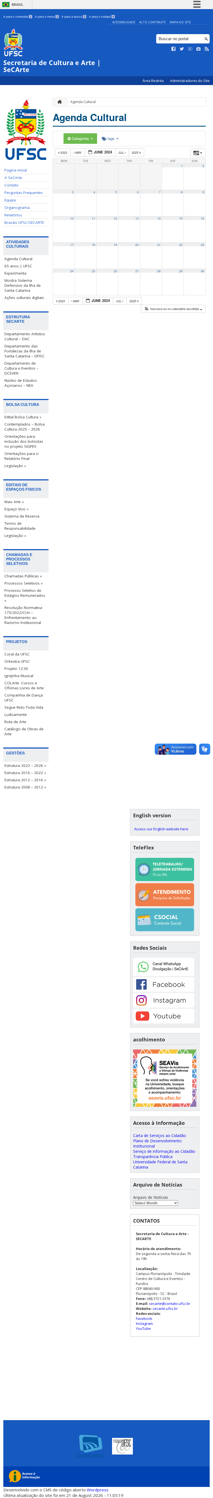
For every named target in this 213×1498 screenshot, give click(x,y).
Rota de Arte (15, 721)
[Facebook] (163, 990)
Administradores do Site (190, 80)
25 (93, 271)
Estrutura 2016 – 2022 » (25, 772)
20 (137, 245)
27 (137, 271)
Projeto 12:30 (16, 668)
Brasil (17, 4)
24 (71, 271)
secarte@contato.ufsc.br (169, 1303)
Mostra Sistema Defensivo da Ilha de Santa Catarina (22, 285)
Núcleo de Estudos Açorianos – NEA (20, 383)
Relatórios (13, 214)
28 (159, 271)
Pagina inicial (15, 170)
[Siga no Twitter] (182, 49)
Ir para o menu (46, 16)
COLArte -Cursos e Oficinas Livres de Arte (24, 685)
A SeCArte (13, 177)
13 (137, 218)
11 (93, 218)
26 (115, 271)
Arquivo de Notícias (150, 1197)
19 (115, 245)
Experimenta (15, 273)
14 (159, 218)
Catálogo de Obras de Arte (24, 731)
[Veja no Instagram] (198, 49)
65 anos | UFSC (18, 265)
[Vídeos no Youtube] (190, 49)
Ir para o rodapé (101, 16)
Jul (121, 152)
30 (202, 271)
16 (202, 218)
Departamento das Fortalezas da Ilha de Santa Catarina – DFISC (24, 351)
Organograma (17, 207)
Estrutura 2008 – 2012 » (25, 787)
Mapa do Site (180, 22)
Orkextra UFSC (17, 661)
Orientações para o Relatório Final (21, 456)
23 (202, 245)
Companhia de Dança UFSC (23, 698)
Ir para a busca (73, 16)
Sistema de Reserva (21, 516)
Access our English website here (161, 828)
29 (180, 271)
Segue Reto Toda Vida (23, 707)
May (78, 152)
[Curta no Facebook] (173, 49)
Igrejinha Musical (18, 675)
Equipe (10, 200)
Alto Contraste (152, 22)
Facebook (144, 1318)
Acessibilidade (123, 22)
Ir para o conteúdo (17, 16)
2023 (64, 152)
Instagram (144, 1323)
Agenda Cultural (18, 258)
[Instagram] (163, 1006)
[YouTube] (163, 1022)
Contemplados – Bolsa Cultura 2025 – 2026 (24, 427)
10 (71, 218)
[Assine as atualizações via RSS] (207, 49)
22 (180, 245)
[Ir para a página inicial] (58, 102)
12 (115, 218)
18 (93, 245)
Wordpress (97, 1489)
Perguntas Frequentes (23, 192)
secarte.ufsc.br (165, 1308)
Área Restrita (153, 80)
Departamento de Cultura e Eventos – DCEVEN (21, 368)
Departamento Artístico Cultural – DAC (24, 336)
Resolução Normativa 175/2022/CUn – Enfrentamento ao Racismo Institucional (23, 615)
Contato (11, 185)
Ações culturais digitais (24, 297)
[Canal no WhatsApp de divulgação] (163, 974)
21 (159, 245)
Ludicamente (15, 714)
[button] (173, 309)
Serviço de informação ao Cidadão (164, 1151)
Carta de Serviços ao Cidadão (159, 1135)
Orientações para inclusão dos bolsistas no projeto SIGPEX (23, 441)
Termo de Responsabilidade (20, 526)
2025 (135, 152)
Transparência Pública (153, 1156)
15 (180, 218)
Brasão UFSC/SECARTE (24, 222)
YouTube (143, 1328)
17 (71, 245)
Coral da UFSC (17, 654)
